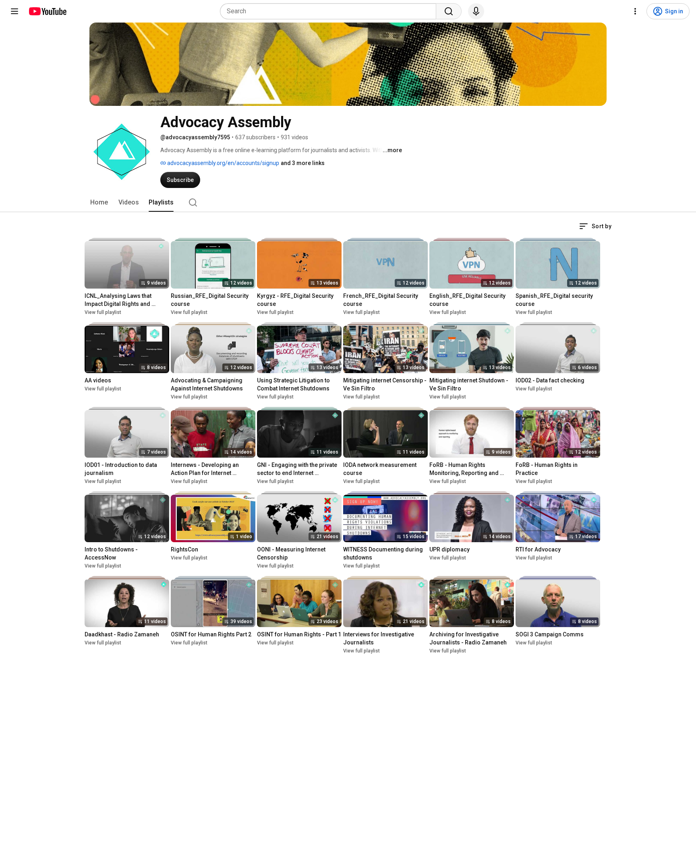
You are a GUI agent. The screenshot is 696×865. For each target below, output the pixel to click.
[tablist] (348, 202)
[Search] (449, 11)
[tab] (99, 202)
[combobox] (330, 11)
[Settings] (635, 11)
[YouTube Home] (47, 11)
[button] (595, 226)
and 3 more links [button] (303, 163)
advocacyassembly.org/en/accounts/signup (222, 163)
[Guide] (14, 11)
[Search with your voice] (476, 11)
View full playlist (103, 312)
